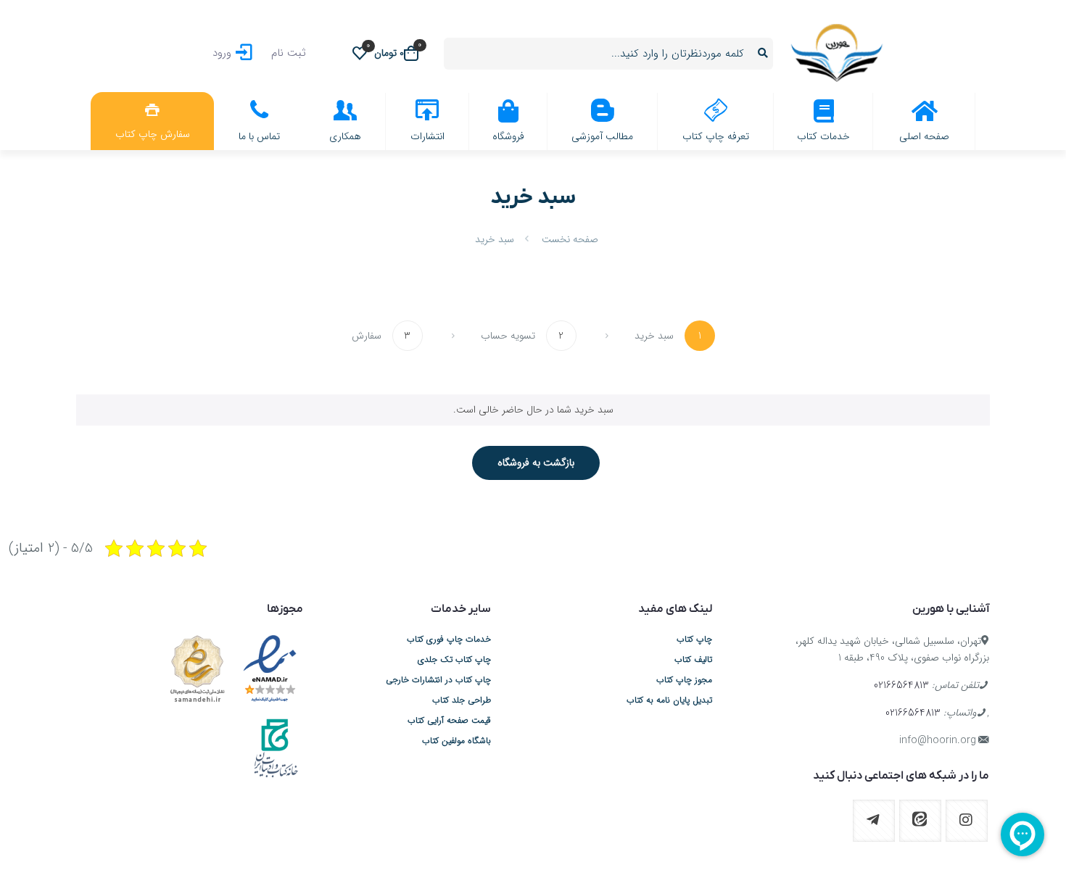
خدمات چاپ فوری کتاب (449, 639)
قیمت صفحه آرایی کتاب (449, 720)
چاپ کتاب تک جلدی (454, 659)
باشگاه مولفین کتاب (456, 740)
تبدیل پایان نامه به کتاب (669, 700)
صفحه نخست (570, 239)
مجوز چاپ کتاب (684, 680)
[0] (359, 52)
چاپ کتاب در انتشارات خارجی (438, 680)
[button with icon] (967, 821)
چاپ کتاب (694, 639)
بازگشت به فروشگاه (535, 463)
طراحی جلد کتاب (461, 700)
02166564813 (901, 685)
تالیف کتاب (693, 659)
